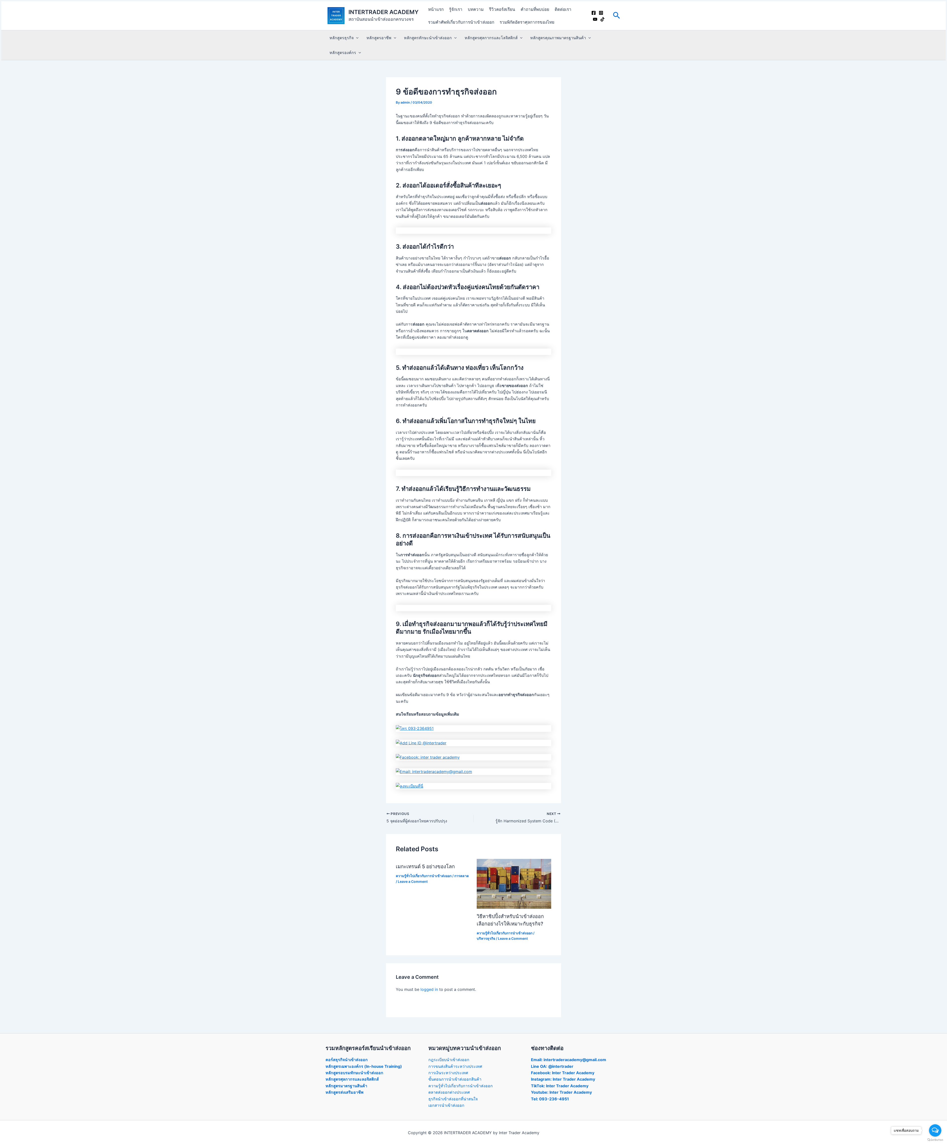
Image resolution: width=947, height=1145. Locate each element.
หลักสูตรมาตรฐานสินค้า (346, 1085)
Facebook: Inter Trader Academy (562, 1072)
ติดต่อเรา (563, 9)
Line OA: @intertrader (552, 1066)
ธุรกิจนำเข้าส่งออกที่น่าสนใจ (453, 1098)
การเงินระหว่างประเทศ (448, 1072)
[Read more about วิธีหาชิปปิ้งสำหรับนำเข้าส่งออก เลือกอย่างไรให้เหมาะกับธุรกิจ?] (514, 883)
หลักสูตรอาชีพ (378, 37)
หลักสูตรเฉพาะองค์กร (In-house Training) (364, 1066)
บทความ (476, 9)
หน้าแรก (436, 9)
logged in (429, 989)
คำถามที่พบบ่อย (535, 9)
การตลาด (461, 876)
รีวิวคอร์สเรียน (502, 9)
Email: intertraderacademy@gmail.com (568, 1059)
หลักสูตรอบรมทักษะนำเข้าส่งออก (354, 1072)
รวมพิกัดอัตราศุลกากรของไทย (527, 22)
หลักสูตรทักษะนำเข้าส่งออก (428, 37)
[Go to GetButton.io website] (935, 1140)
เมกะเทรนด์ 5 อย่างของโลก (425, 866)
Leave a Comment (413, 881)
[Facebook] (593, 13)
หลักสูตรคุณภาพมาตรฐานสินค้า (558, 37)
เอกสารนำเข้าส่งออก (446, 1105)
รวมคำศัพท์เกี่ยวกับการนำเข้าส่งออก (461, 22)
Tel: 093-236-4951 (550, 1098)
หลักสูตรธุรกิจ (341, 37)
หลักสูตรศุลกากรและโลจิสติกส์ (491, 37)
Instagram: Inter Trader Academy (563, 1079)
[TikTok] (602, 19)
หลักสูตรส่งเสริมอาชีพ (345, 1092)
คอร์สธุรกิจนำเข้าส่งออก (347, 1059)
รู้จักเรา (455, 9)
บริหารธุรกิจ (486, 938)
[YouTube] (595, 19)
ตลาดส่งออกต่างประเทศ (449, 1092)
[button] (616, 16)
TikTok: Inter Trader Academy (559, 1085)
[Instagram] (601, 13)
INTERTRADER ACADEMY (383, 12)
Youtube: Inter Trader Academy (561, 1092)
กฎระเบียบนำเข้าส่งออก (448, 1059)
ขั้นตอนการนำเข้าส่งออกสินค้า (454, 1079)
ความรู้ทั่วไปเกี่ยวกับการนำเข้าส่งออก (424, 876)
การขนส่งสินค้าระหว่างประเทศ (455, 1066)
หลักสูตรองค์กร (342, 52)
